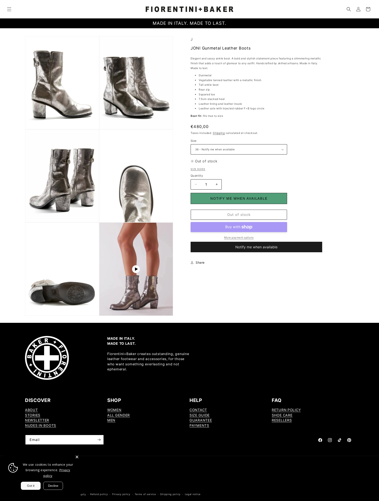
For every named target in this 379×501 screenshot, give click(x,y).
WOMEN (114, 410)
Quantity (197, 175)
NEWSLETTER (37, 420)
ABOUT (31, 410)
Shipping (219, 133)
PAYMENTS (199, 425)
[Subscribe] (99, 440)
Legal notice (192, 494)
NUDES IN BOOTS (40, 425)
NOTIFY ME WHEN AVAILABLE (239, 198)
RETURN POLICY (286, 410)
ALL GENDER (118, 415)
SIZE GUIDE (200, 415)
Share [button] (200, 262)
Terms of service (145, 494)
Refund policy (99, 494)
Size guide (198, 169)
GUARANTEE (201, 420)
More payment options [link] (239, 237)
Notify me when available (256, 247)
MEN (111, 420)
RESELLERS (282, 420)
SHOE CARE (282, 415)
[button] (9, 9)
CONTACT (198, 410)
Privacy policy (121, 494)
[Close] (77, 457)
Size (194, 140)
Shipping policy (170, 494)
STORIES (32, 415)
